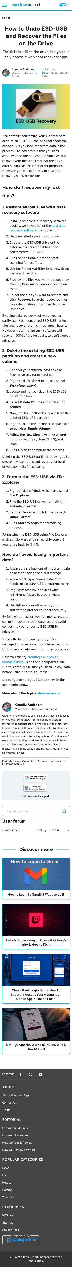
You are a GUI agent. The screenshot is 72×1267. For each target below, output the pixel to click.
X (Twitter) (30, 1074)
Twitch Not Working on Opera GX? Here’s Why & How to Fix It (36, 942)
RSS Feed (8, 1215)
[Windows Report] (26, 5)
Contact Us (9, 1103)
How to (6, 18)
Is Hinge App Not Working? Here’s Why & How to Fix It (36, 1047)
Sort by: (41, 830)
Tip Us (6, 1110)
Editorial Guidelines (15, 1128)
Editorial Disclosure (15, 1135)
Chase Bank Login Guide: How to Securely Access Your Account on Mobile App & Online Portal (36, 995)
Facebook (20, 1074)
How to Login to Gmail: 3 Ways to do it (36, 895)
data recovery (49, 693)
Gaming (7, 1190)
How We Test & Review (17, 1143)
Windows (8, 1197)
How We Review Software (19, 1150)
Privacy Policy (11, 1230)
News (5, 1168)
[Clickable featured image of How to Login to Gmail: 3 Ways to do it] (36, 874)
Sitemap (7, 1223)
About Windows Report (17, 1095)
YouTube (40, 1074)
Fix (4, 1175)
